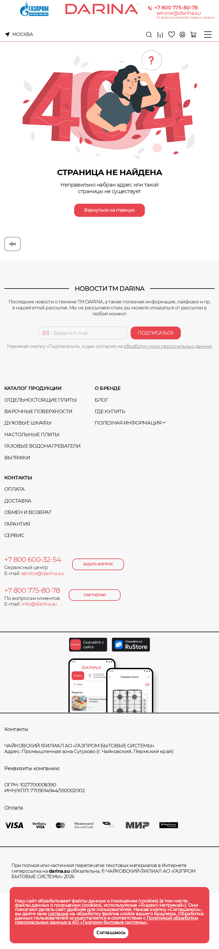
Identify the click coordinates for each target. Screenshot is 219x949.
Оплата (14, 489)
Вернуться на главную (109, 210)
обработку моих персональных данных (167, 346)
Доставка (17, 501)
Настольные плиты (32, 434)
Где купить (110, 411)
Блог (101, 400)
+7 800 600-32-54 (32, 560)
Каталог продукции (32, 388)
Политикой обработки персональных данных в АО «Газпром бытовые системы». (106, 920)
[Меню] (208, 34)
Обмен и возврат (27, 512)
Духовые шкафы (27, 423)
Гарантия (17, 524)
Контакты (18, 477)
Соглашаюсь (110, 932)
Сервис (14, 535)
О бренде (107, 388)
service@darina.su (179, 13)
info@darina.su (39, 604)
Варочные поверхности (38, 411)
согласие (58, 913)
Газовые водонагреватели (42, 446)
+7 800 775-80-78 (176, 8)
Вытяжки (17, 458)
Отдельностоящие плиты (40, 400)
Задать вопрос (98, 564)
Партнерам (95, 595)
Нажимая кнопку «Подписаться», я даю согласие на (109, 346)
